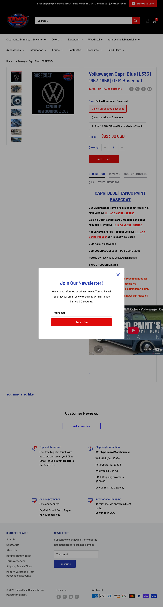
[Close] (118, 274)
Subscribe (82, 322)
